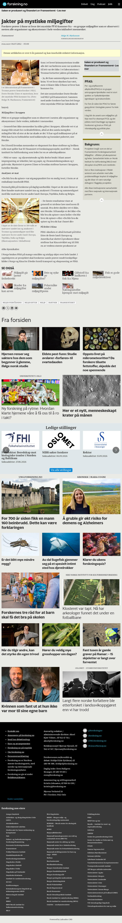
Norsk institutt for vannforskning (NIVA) (62, 901)
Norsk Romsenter (53, 891)
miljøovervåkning (12, 303)
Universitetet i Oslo (94, 883)
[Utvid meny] (119, 4)
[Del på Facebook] (3, 308)
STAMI (90, 846)
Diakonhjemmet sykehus (15, 827)
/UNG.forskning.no (97, 741)
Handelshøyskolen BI (14, 855)
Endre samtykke (15, 799)
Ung (93, 4)
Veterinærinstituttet (95, 899)
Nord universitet (53, 861)
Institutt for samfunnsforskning (18, 879)
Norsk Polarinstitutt (54, 884)
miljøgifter (31, 303)
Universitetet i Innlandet (96, 879)
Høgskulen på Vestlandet (15, 872)
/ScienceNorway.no (97, 746)
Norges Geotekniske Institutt (58, 868)
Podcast (101, 4)
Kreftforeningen (12, 885)
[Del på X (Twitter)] (8, 308)
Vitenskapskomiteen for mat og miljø (101, 906)
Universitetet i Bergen (95, 876)
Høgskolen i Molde (13, 862)
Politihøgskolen (93, 814)
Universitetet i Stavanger (96, 886)
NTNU (49, 829)
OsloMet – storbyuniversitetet (58, 905)
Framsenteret (11, 849)
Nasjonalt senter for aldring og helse (61, 842)
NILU (8, 910)
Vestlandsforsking (94, 896)
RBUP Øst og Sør (93, 821)
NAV (7, 898)
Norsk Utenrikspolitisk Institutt (59, 895)
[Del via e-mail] (16, 308)
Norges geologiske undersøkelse (59, 878)
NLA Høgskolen (53, 814)
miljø (43, 303)
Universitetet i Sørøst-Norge (98, 889)
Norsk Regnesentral (54, 888)
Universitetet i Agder (95, 873)
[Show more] (102, 134)
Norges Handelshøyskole (56, 871)
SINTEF (90, 833)
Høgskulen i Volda (13, 869)
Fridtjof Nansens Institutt (15, 852)
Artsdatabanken (12, 823)
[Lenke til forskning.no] (38, 3)
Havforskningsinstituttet (15, 859)
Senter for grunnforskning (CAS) (100, 837)
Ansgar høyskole (12, 814)
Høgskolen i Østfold (13, 865)
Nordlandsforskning (55, 864)
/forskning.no (95, 735)
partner (52, 303)
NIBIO (8, 901)
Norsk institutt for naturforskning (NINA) (63, 898)
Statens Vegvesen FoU (95, 849)
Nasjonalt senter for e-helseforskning (61, 845)
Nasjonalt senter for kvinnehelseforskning (63, 849)
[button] (6, 450)
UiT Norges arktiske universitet (99, 869)
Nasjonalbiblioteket (54, 833)
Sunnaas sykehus (94, 856)
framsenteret (67, 303)
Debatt (84, 4)
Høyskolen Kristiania (14, 875)
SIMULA (90, 830)
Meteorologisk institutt (15, 895)
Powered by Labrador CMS (61, 919)
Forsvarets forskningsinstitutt (17, 845)
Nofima (49, 858)
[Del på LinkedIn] (12, 308)
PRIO (89, 817)
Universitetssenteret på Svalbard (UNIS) (102, 893)
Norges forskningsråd (55, 875)
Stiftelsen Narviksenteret (97, 853)
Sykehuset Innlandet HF (96, 859)
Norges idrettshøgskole (56, 881)
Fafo (7, 836)
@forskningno (95, 730)
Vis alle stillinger (61, 470)
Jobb (110, 4)
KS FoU (8, 882)
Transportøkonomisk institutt (99, 866)
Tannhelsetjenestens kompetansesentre (102, 863)
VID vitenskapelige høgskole (98, 903)
